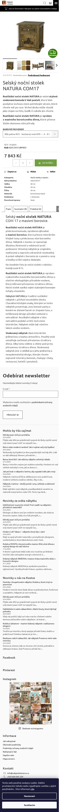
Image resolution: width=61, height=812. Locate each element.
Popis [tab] (8, 209)
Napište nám (8, 755)
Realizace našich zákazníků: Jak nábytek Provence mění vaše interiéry (30, 639)
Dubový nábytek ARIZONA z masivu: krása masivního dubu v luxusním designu (29, 559)
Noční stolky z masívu (39, 177)
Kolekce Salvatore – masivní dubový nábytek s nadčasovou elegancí (28, 624)
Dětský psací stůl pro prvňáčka (16, 435)
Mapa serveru (9, 758)
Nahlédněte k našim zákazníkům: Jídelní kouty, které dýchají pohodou (29, 610)
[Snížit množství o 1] (16, 162)
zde (32, 788)
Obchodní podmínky (12, 744)
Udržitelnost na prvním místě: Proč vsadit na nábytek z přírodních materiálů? (27, 506)
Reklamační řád (9, 751)
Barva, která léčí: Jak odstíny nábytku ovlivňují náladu (26, 459)
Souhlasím (29, 805)
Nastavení (29, 796)
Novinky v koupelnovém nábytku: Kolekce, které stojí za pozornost (27, 583)
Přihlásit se (13, 414)
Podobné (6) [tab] (35, 209)
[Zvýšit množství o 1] (29, 162)
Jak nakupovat (9, 741)
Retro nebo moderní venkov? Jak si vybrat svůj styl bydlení (28, 447)
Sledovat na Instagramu (32, 728)
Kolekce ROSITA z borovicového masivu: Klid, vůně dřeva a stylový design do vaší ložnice (28, 545)
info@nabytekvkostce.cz (18, 773)
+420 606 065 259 (15, 776)
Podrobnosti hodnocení (39, 75)
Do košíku (47, 162)
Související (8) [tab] (20, 209)
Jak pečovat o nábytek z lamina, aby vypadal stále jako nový (29, 471)
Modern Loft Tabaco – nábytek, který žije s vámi (24, 532)
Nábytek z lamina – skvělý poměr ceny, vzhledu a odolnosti (29, 484)
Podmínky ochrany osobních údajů (18, 748)
